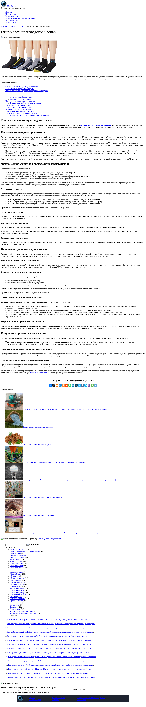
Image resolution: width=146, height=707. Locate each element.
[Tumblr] (82, 385)
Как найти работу (17, 566)
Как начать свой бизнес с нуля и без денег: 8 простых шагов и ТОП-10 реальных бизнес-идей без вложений (49, 640)
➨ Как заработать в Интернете (22, 611)
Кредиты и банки (17, 572)
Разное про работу (17, 593)
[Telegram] (95, 385)
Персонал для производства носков (19, 109)
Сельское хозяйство (17, 599)
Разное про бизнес (17, 588)
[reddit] (66, 385)
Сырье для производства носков (17, 105)
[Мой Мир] (60, 385)
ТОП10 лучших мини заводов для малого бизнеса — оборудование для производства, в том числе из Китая (65, 409)
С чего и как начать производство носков (21, 87)
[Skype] (85, 385)
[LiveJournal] (76, 385)
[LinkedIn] (73, 385)
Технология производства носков (18, 107)
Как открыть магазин (18, 570)
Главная (8, 12)
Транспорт (14, 607)
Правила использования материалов (91, 698)
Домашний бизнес (17, 557)
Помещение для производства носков (20, 101)
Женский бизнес (16, 562)
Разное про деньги (17, 590)
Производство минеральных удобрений (38, 427)
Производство (17, 26)
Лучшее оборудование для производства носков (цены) (26, 91)
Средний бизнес (56, 539)
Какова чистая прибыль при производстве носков (29, 115)
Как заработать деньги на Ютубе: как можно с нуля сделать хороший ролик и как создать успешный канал (48, 653)
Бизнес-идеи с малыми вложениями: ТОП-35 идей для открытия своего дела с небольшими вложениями (48, 636)
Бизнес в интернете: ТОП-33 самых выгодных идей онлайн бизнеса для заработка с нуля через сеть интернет (50, 665)
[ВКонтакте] (50, 385)
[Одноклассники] (57, 385)
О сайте (32, 698)
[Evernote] (69, 385)
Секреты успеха (16, 597)
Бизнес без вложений (13, 16)
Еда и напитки (15, 559)
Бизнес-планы (10, 22)
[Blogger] (63, 385)
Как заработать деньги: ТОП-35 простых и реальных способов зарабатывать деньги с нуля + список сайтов (49, 644)
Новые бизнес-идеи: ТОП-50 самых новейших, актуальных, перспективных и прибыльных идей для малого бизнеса (52, 628)
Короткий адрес (35, 700)
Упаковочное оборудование (20, 99)
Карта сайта (81, 700)
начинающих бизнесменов (40, 373)
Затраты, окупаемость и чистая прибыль (21, 113)
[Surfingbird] (79, 385)
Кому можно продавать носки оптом (19, 111)
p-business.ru (5, 26)
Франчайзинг (15, 609)
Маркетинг (14, 576)
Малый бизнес (15, 574)
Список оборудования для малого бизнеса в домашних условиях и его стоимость (54, 462)
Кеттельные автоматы (18, 95)
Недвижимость (16, 580)
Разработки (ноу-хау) (18, 595)
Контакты (55, 700)
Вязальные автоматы (18, 93)
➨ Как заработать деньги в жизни (23, 613)
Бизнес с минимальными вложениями (20, 18)
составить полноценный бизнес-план (95, 125)
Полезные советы (17, 584)
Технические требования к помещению (25, 103)
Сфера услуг (15, 605)
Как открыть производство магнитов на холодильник (43, 497)
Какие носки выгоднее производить (19, 89)
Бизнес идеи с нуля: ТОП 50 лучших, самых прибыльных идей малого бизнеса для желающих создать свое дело (51, 624)
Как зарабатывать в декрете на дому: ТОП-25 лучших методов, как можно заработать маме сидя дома (47, 661)
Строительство (16, 603)
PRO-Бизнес (12, 6)
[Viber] (89, 385)
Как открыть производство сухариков (37, 445)
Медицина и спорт (17, 578)
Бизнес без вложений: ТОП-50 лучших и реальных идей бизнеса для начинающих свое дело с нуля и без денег (50, 632)
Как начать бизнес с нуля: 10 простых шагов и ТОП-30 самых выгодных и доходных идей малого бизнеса (48, 620)
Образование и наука (18, 582)
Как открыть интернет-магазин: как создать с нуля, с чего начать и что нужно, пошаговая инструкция (48, 673)
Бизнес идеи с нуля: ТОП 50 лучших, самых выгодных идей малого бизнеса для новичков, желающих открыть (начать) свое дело (73, 480)
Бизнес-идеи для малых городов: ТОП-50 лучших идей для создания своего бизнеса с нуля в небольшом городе (51, 677)
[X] (53, 385)
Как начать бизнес (12, 14)
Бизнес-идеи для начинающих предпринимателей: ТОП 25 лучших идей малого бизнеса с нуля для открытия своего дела (70, 533)
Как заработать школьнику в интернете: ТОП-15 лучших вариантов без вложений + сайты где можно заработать (52, 657)
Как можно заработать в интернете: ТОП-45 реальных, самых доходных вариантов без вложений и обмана (49, 648)
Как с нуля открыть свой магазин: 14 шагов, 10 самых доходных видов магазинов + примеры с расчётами (49, 669)
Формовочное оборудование (21, 97)
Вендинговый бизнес (18, 555)
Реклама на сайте (58, 698)
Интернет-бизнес (12, 20)
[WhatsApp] (92, 385)
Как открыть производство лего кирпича (39, 515)
